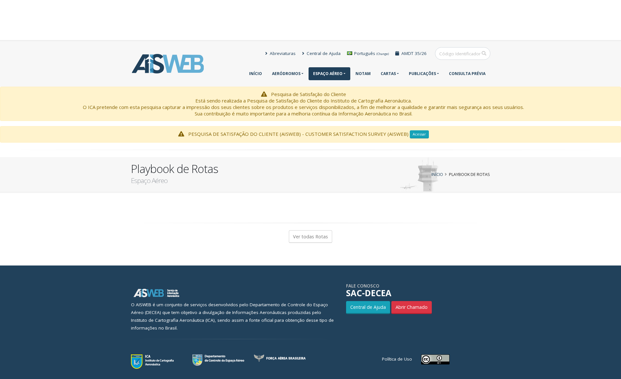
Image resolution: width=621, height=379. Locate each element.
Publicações (422, 73)
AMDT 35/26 (413, 53)
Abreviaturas (282, 53)
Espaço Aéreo (328, 73)
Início (255, 73)
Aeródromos (286, 73)
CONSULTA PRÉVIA (467, 73)
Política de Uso (397, 359)
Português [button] (371, 53)
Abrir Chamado (412, 307)
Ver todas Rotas (310, 236)
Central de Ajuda (323, 53)
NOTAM (363, 73)
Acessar (419, 134)
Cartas (388, 73)
